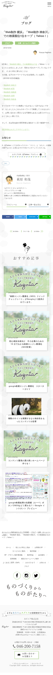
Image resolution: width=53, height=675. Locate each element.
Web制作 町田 (9, 88)
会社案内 (41, 555)
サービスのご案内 (18, 551)
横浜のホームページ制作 (30, 558)
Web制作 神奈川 (10, 85)
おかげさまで (30, 562)
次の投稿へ (37, 231)
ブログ (7, 43)
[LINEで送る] (45, 217)
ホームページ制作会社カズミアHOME (15, 532)
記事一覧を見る (35, 204)
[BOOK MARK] (33, 217)
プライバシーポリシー (21, 663)
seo (5, 163)
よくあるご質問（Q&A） (12, 562)
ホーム (8, 547)
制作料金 (30, 555)
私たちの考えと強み (23, 547)
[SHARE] (8, 217)
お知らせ (43, 562)
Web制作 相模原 (10, 92)
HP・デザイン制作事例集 (13, 555)
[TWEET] (20, 217)
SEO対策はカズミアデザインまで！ (16, 129)
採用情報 (13, 558)
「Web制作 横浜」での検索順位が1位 (22, 64)
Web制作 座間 (9, 95)
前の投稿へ (16, 231)
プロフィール (12, 204)
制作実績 (33, 551)
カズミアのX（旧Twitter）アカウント (25, 154)
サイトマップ (36, 663)
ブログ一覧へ (26, 231)
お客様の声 (39, 547)
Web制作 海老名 (10, 99)
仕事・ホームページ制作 (27, 43)
